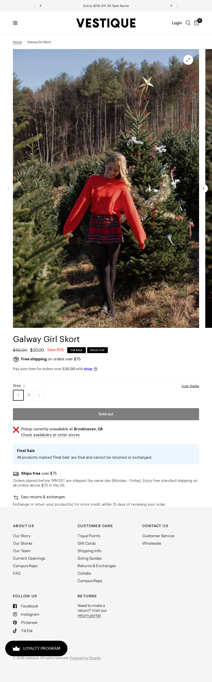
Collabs (84, 573)
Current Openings (29, 558)
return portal (89, 615)
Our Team (22, 550)
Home (17, 42)
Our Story (22, 535)
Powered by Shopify (85, 658)
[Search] (188, 23)
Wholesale (151, 543)
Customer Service (158, 535)
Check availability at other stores (50, 435)
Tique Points (89, 535)
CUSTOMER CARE (95, 526)
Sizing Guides (90, 558)
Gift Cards (87, 543)
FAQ (17, 573)
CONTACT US (155, 526)
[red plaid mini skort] (188, 60)
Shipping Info (89, 550)
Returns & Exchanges (97, 565)
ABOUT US (23, 526)
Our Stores (22, 543)
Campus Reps (25, 565)
